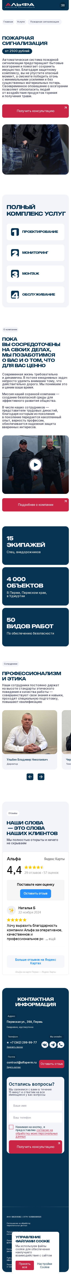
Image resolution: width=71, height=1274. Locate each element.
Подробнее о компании (35, 505)
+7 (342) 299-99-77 (23, 1042)
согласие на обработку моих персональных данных (37, 1133)
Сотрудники (10, 663)
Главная (8, 21)
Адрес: (12, 1016)
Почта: (11, 1056)
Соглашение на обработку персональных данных (19, 1224)
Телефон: (13, 1036)
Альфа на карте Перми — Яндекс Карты (35, 972)
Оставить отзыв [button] (52, 1063)
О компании (10, 329)
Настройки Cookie (44, 1265)
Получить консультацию (35, 111)
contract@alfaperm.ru (22, 1062)
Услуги (21, 21)
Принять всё (25, 1265)
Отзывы (12, 813)
